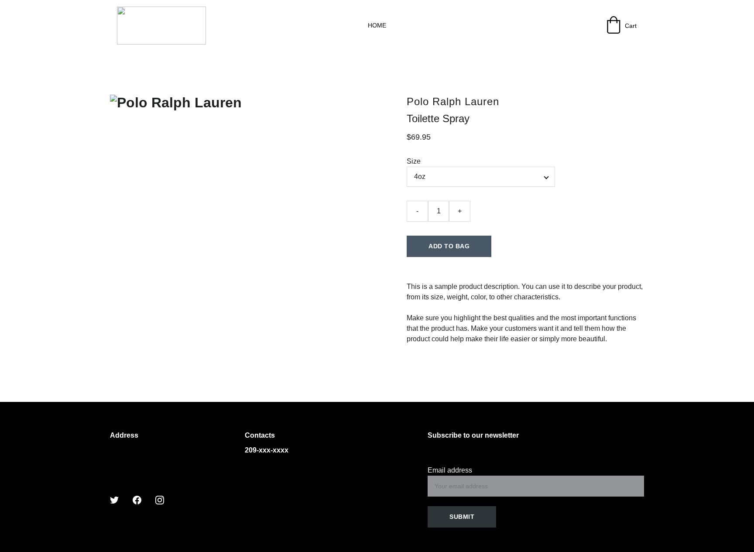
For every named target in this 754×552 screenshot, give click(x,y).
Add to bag (449, 246)
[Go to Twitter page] (114, 500)
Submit (461, 516)
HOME (377, 25)
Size (414, 161)
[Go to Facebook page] (137, 500)
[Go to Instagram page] (159, 500)
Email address (450, 470)
